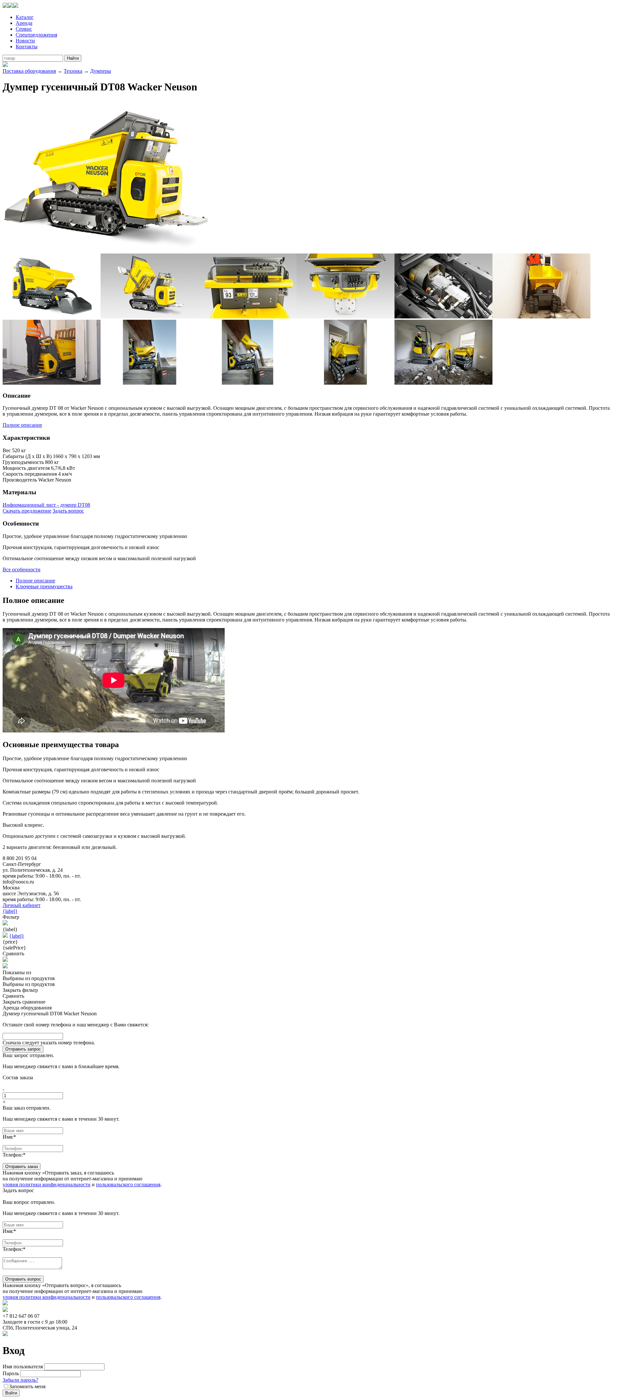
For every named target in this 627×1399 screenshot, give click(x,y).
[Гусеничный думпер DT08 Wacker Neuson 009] (150, 383)
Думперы (100, 71)
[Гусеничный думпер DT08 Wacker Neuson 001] (107, 250)
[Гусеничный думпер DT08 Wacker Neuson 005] (345, 316)
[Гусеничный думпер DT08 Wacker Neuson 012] (443, 383)
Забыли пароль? (20, 1380)
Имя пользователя (23, 1366)
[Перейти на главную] (10, 6)
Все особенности (21, 569)
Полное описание (22, 425)
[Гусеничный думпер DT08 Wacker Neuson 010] (248, 383)
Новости (25, 40)
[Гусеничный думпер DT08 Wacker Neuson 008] (52, 383)
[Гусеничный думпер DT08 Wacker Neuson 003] (150, 316)
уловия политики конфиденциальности (46, 1184)
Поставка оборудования (29, 71)
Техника (73, 71)
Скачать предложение (27, 511)
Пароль (11, 1373)
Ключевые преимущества (44, 586)
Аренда (24, 23)
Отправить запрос (23, 1049)
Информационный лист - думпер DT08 (46, 505)
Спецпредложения (36, 35)
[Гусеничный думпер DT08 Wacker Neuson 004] (248, 316)
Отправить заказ (21, 1166)
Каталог (25, 17)
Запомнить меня (27, 1386)
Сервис (24, 29)
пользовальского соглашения (128, 1184)
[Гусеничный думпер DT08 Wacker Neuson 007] (541, 316)
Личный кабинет (21, 905)
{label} (10, 911)
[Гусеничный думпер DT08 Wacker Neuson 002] (52, 316)
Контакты (27, 46)
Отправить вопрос (23, 1279)
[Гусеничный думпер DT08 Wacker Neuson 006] (443, 316)
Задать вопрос (68, 511)
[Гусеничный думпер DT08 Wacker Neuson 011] (345, 383)
